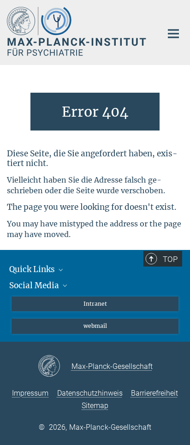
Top (170, 259)
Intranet (95, 303)
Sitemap (95, 405)
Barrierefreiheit (154, 393)
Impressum (30, 393)
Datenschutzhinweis (90, 393)
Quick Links (33, 269)
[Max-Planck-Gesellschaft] (54, 367)
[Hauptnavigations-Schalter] (173, 33)
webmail (95, 325)
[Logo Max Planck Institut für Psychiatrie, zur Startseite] (77, 31)
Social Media (35, 285)
